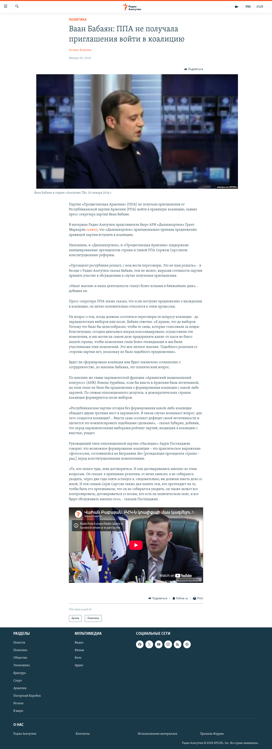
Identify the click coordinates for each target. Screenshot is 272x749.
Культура (19, 673)
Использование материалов (157, 733)
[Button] (193, 69)
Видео (79, 643)
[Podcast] (187, 644)
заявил (91, 230)
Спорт (17, 680)
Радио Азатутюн (24, 733)
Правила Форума (212, 733)
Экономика (21, 665)
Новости (19, 643)
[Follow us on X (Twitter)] (149, 644)
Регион (18, 703)
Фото (78, 658)
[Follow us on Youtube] (158, 644)
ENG (248, 6)
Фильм (79, 650)
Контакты (83, 733)
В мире (18, 711)
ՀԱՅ (259, 6)
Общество (20, 658)
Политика (78, 20)
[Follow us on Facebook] (140, 644)
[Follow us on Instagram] (168, 644)
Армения (19, 688)
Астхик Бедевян (80, 50)
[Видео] (237, 7)
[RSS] (177, 644)
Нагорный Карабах (27, 695)
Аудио (79, 665)
